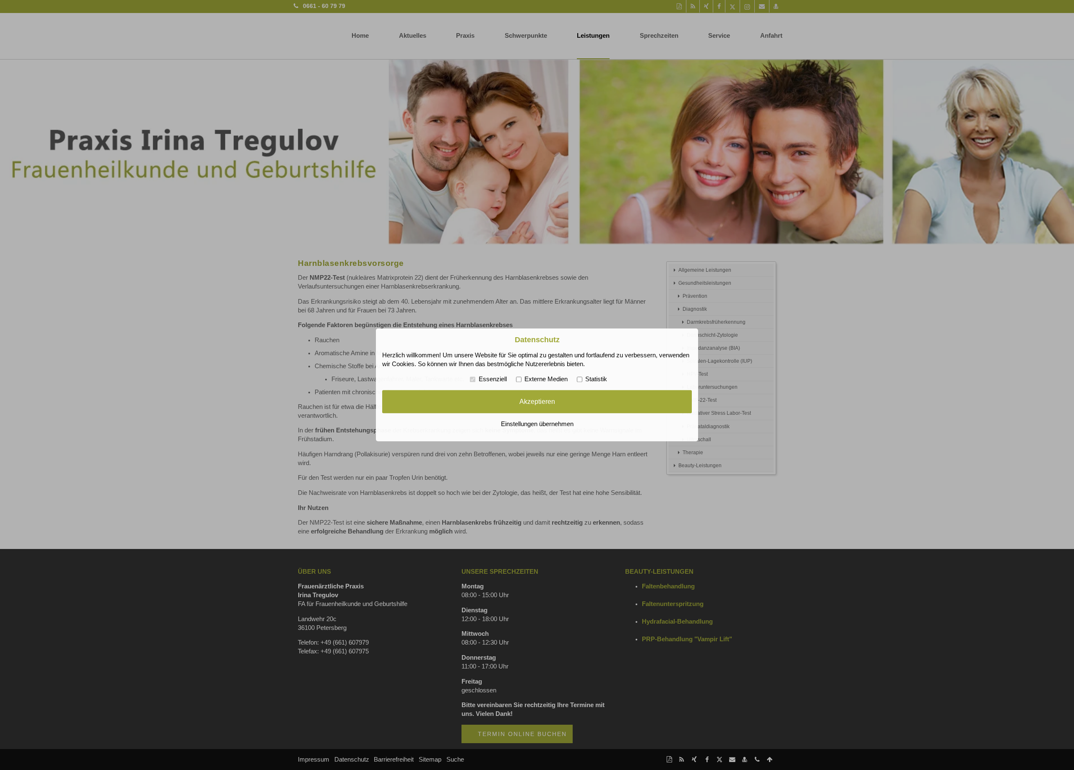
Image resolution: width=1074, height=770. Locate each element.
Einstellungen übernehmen (537, 424)
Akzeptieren (537, 401)
